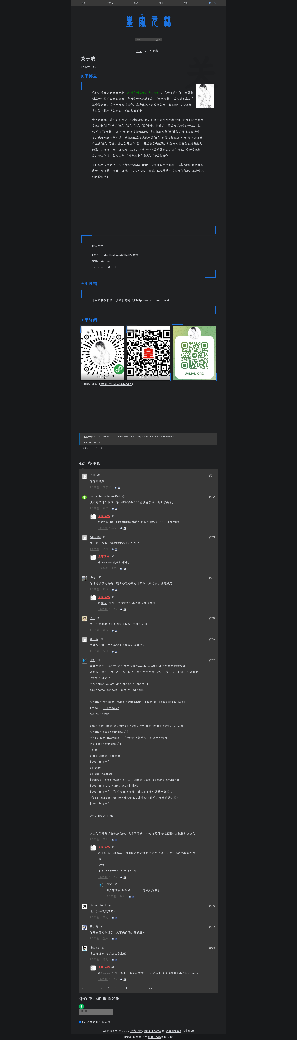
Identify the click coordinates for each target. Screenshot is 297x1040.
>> (150, 988)
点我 (158, 39)
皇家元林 (148, 21)
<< (82, 988)
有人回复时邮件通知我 (95, 1021)
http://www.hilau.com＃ (153, 300)
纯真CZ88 (154, 1036)
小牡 (92, 475)
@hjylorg (114, 267)
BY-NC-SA (108, 436)
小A (92, 617)
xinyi (93, 577)
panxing (95, 536)
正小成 (95, 998)
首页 (139, 50)
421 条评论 (89, 463)
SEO (92, 659)
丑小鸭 (94, 926)
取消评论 (111, 998)
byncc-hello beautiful (105, 496)
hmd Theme (152, 1030)
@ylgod (106, 261)
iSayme (94, 947)
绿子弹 (94, 638)
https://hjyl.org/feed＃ (116, 383)
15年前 (94, 487)
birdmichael (98, 905)
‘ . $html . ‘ (111, 707)
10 (127, 988)
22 (142, 988)
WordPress (173, 1030)
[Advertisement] (148, 204)
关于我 (88, 59)
